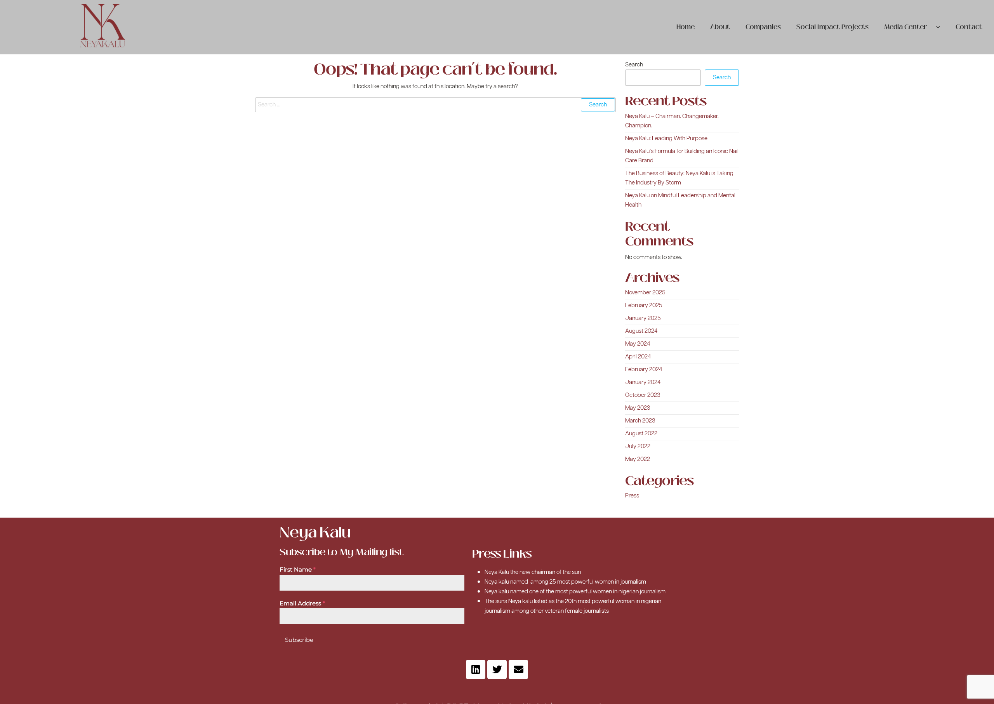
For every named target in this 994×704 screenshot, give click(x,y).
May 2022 (637, 459)
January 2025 (643, 318)
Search (634, 65)
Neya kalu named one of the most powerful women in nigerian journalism (575, 591)
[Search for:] (435, 104)
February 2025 (643, 305)
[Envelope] (518, 669)
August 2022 (641, 433)
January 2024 (642, 382)
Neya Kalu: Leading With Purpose (666, 138)
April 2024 (638, 357)
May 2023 (637, 408)
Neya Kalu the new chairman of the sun (533, 572)
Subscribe (299, 639)
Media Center (905, 27)
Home (685, 27)
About (720, 27)
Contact (969, 27)
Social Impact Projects (832, 27)
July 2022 (637, 446)
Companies (763, 27)
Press (632, 496)
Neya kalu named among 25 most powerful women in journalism (565, 582)
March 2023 (640, 421)
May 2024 (637, 344)
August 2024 (641, 331)
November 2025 (645, 293)
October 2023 (642, 395)
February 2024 (643, 369)
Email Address (302, 603)
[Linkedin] (475, 669)
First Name (298, 569)
